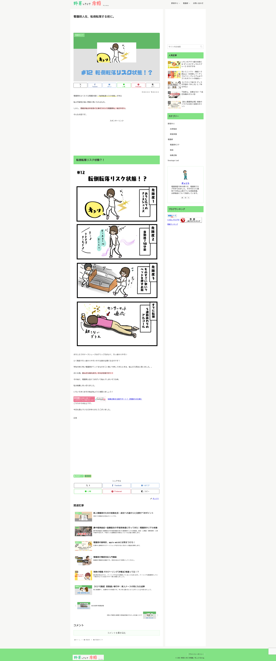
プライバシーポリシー (196, 654)
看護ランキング (172, 224)
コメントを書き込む (116, 633)
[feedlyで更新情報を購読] (185, 197)
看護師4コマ (79, 476)
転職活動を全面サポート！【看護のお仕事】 (125, 399)
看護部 (89, 476)
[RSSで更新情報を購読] (188, 197)
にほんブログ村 (173, 220)
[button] (153, 85)
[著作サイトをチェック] (182, 197)
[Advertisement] (117, 25)
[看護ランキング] (191, 220)
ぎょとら (185, 183)
